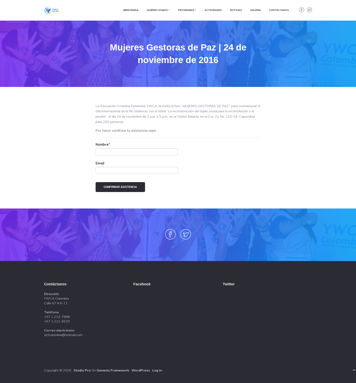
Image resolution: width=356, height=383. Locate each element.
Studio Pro (82, 370)
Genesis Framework (113, 370)
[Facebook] (300, 11)
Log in (157, 370)
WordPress (140, 370)
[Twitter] (308, 11)
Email (100, 163)
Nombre (102, 144)
